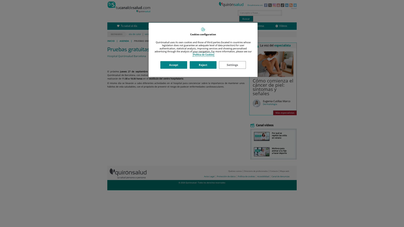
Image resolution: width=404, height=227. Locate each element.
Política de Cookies (203, 54)
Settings (232, 65)
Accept (173, 65)
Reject (203, 65)
